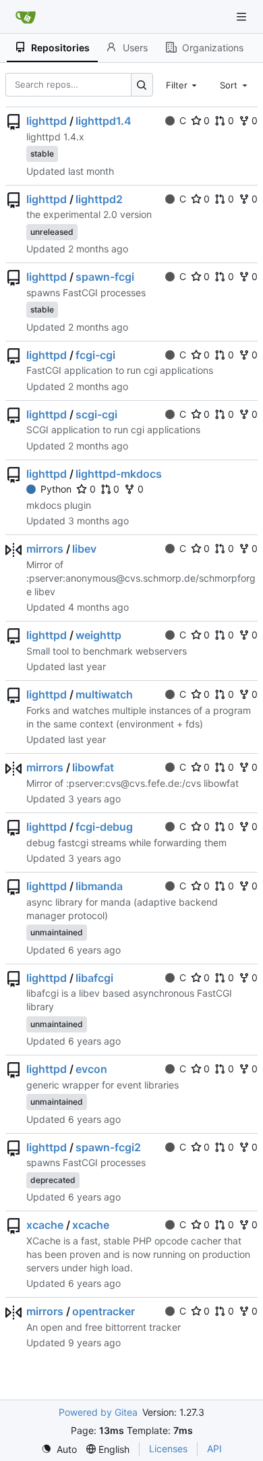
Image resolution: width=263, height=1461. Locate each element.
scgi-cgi (96, 414)
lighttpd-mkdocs (119, 473)
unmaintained (56, 932)
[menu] (59, 1449)
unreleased (52, 232)
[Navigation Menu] (242, 16)
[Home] (26, 17)
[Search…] (142, 85)
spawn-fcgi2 (108, 1147)
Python (55, 489)
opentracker (103, 1311)
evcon (91, 1069)
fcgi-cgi (95, 355)
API (214, 1448)
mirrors (44, 548)
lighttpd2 (99, 199)
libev (84, 548)
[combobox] (183, 84)
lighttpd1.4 (104, 121)
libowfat (93, 767)
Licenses (168, 1448)
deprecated (53, 1180)
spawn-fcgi (105, 276)
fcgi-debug (104, 826)
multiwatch (104, 694)
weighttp (98, 635)
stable (42, 153)
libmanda (99, 886)
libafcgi (94, 978)
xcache (44, 1225)
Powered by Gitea (98, 1412)
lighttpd (46, 121)
